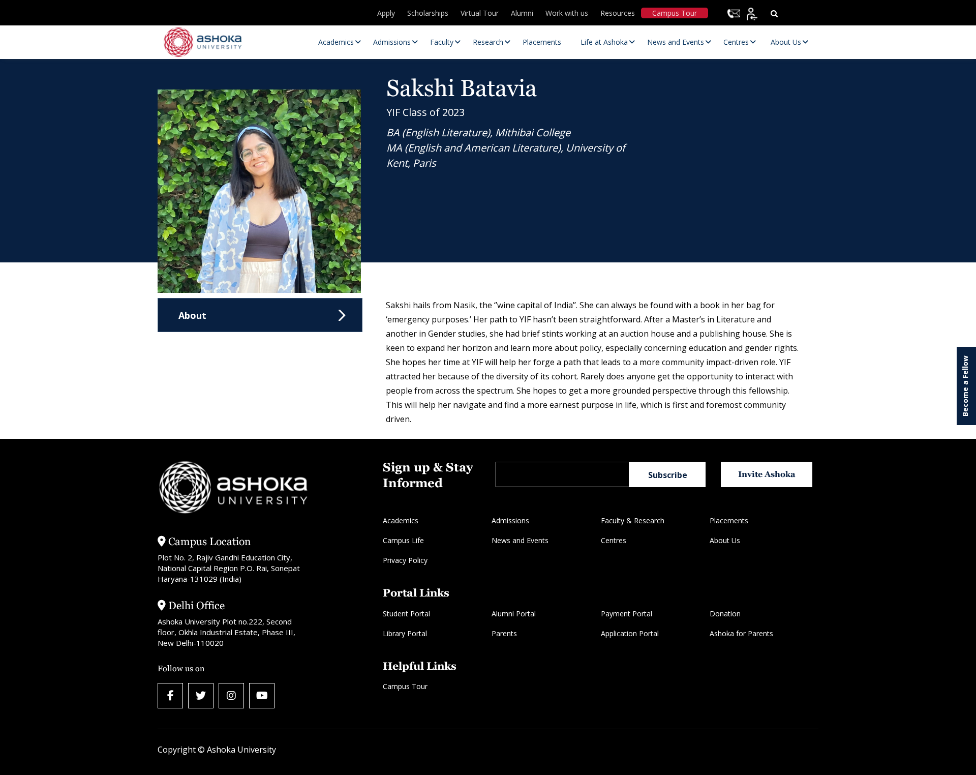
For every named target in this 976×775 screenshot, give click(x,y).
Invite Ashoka (767, 474)
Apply (386, 13)
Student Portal (406, 613)
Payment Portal (626, 613)
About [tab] (192, 315)
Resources (617, 13)
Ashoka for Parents (741, 633)
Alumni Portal (514, 613)
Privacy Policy (405, 560)
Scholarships (427, 13)
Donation (725, 613)
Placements (729, 520)
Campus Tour (674, 13)
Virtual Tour (480, 13)
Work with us (566, 13)
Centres (613, 540)
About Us (725, 540)
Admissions (510, 520)
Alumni (522, 13)
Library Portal (405, 633)
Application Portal (630, 633)
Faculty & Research (632, 520)
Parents (504, 633)
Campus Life (403, 540)
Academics (400, 520)
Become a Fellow (965, 385)
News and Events (520, 540)
